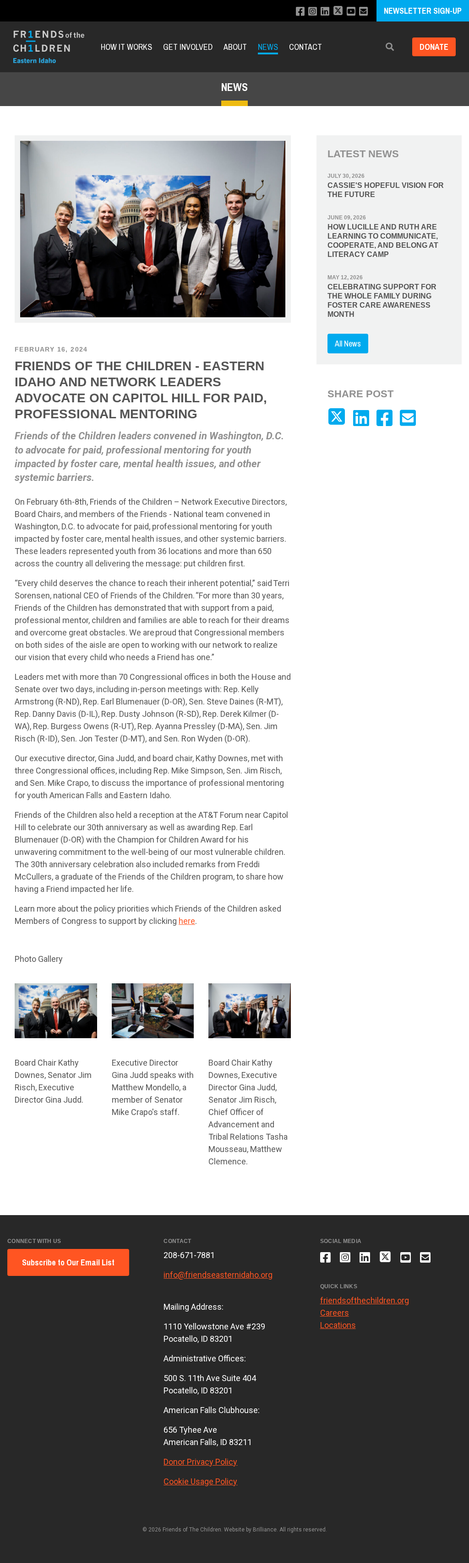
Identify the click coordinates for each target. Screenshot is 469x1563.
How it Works (126, 47)
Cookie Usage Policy (200, 1481)
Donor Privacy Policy (200, 1462)
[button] (390, 47)
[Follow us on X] (338, 12)
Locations (338, 1325)
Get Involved (188, 47)
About (235, 47)
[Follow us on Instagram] (312, 11)
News (268, 47)
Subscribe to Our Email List (68, 1262)
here (187, 921)
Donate (434, 47)
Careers (334, 1313)
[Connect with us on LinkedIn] (325, 11)
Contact (305, 47)
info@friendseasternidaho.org (218, 1275)
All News (348, 343)
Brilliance (265, 1529)
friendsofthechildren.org (364, 1300)
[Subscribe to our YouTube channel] (351, 11)
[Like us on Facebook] (300, 11)
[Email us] (363, 11)
